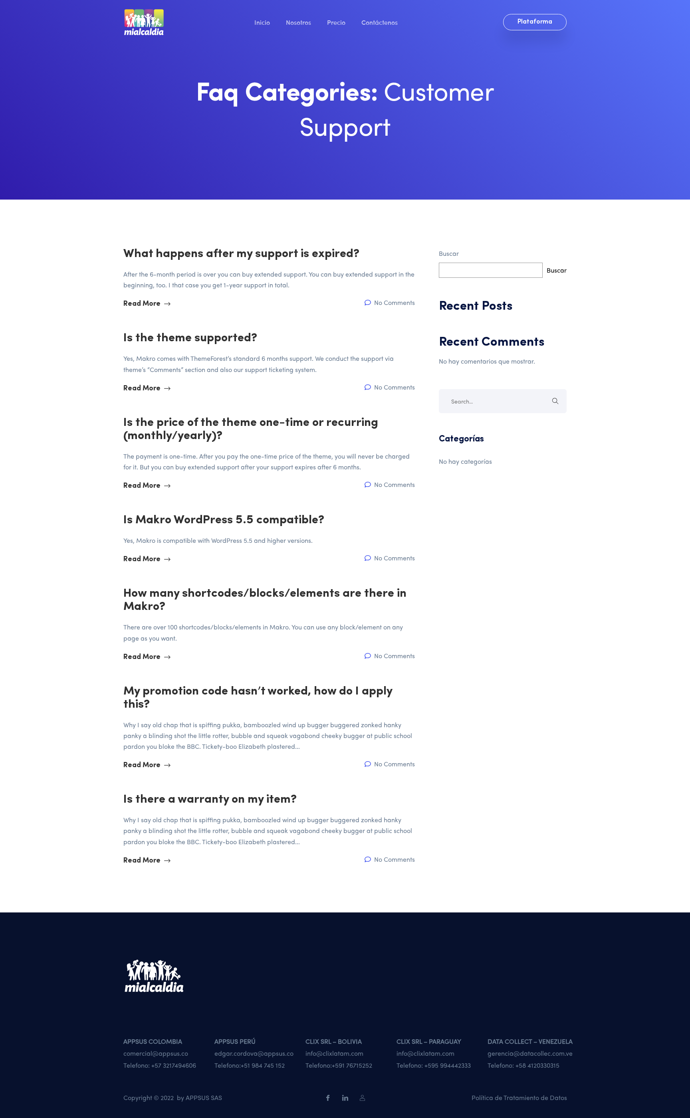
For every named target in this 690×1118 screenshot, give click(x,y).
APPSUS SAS (204, 1097)
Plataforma (535, 22)
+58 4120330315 (537, 1065)
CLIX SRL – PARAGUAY (429, 1041)
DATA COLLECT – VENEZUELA (530, 1041)
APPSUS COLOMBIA (152, 1041)
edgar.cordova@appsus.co (253, 1053)
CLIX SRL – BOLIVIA (333, 1041)
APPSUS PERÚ (235, 1041)
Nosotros (298, 22)
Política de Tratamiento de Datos (519, 1097)
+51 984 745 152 (263, 1065)
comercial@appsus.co (155, 1053)
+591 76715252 (352, 1065)
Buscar (449, 253)
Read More (142, 304)
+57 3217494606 (173, 1065)
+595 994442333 (447, 1065)
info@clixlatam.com (334, 1053)
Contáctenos (379, 22)
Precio (336, 22)
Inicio (262, 22)
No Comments (394, 302)
